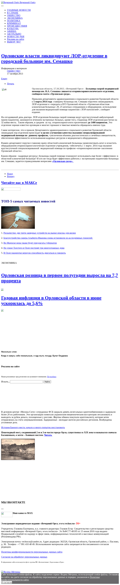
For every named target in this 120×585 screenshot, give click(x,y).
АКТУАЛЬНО (14, 34)
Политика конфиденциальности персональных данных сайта (31, 552)
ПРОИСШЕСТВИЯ (17, 26)
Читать (48, 435)
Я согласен (6, 582)
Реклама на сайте (15, 39)
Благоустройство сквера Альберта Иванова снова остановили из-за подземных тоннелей (48, 238)
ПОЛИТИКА (13, 20)
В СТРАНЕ (12, 12)
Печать (10, 83)
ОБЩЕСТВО (13, 15)
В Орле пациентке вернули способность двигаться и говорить (35, 253)
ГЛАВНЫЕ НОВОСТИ (19, 10)
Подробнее (51, 377)
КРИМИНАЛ (14, 23)
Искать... (5, 381)
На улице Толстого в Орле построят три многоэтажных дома (34, 248)
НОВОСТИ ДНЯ (15, 36)
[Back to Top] (2, 508)
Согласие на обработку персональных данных (24, 557)
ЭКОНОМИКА (15, 18)
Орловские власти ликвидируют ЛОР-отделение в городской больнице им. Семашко (54, 58)
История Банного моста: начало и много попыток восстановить (33, 427)
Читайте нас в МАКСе (19, 183)
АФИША (11, 31)
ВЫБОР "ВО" (14, 42)
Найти (47, 382)
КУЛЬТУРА (13, 28)
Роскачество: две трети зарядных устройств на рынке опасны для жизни (40, 233)
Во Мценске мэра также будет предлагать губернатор (30, 243)
